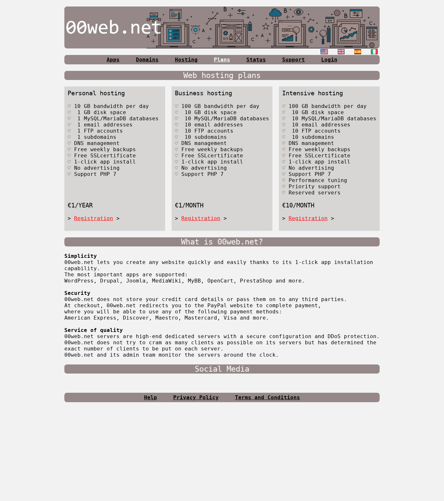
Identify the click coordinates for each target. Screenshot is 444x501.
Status (256, 60)
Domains (147, 60)
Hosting (186, 60)
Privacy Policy (196, 397)
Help (150, 397)
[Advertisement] (222, 454)
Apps (113, 60)
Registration (93, 218)
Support (293, 60)
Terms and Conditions (267, 397)
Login (329, 60)
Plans (222, 60)
